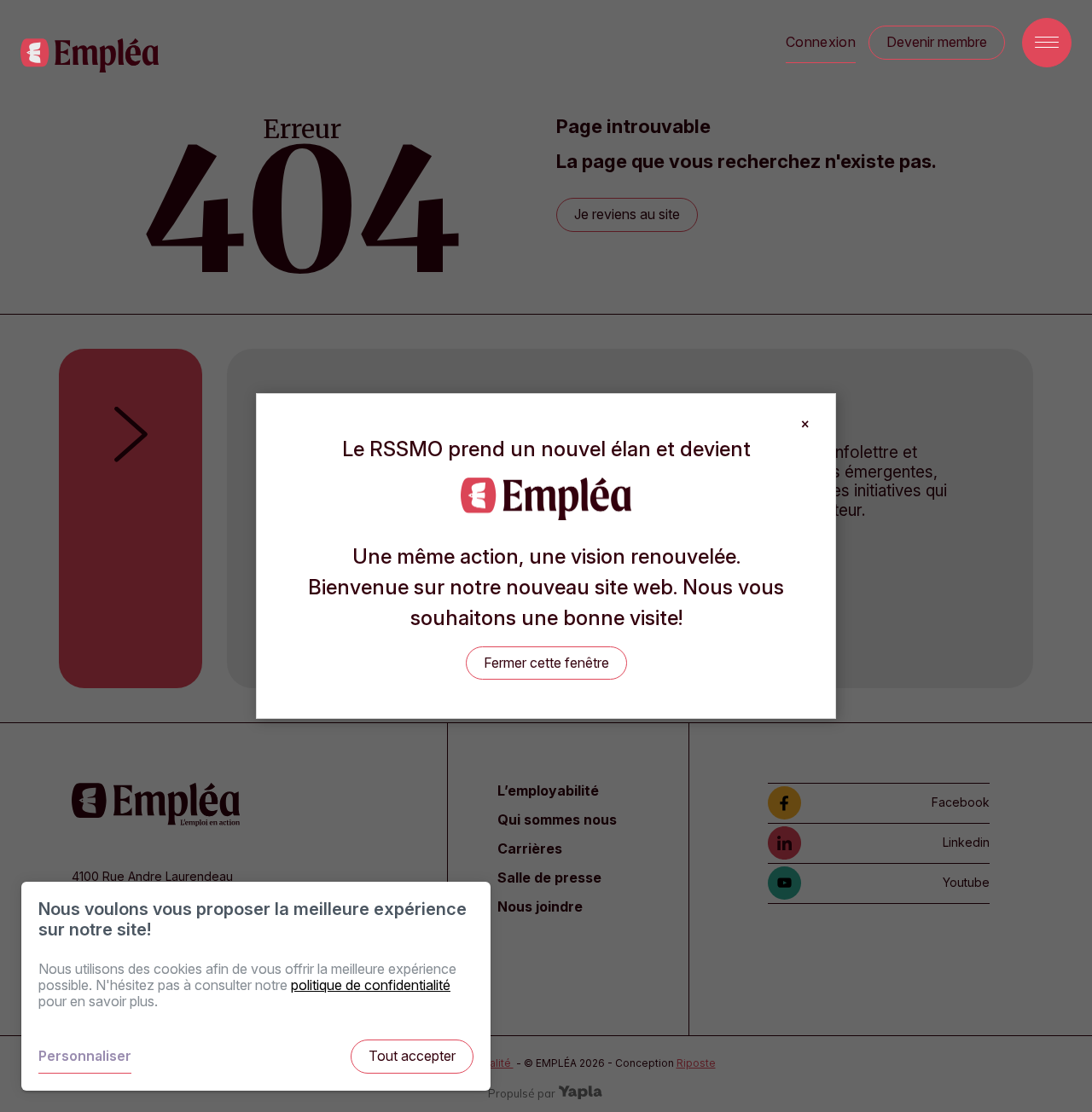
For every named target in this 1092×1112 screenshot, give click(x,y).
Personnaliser (84, 1055)
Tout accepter (412, 1055)
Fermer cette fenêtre (546, 662)
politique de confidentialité (370, 984)
